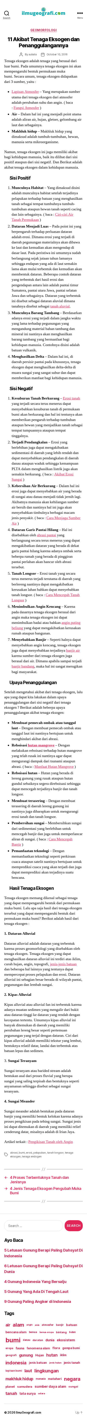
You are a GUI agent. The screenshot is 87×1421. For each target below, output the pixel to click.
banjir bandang (23, 666)
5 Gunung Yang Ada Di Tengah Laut (36, 1291)
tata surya (27, 1394)
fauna (20, 1348)
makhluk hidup (19, 1378)
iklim (63, 1355)
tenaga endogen (31, 1156)
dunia (49, 1340)
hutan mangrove (41, 745)
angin (29, 1324)
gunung (26, 1355)
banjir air (73, 650)
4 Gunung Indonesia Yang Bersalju (35, 1281)
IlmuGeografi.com (28, 1412)
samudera (24, 1386)
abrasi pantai (46, 535)
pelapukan (39, 1152)
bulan (72, 1332)
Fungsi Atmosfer (26, 107)
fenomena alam (38, 1348)
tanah (11, 1393)
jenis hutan (55, 1362)
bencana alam (16, 1332)
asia (37, 1324)
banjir (60, 1324)
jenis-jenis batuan (63, 964)
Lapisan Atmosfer (25, 91)
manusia (40, 1378)
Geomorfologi (43, 30)
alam (18, 1325)
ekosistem (66, 1340)
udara (41, 1393)
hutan (52, 1355)
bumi (22, 1152)
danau (26, 1340)
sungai (73, 1386)
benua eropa (46, 1332)
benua (33, 1332)
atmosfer (48, 1324)
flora (56, 1348)
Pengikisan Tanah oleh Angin (50, 1141)
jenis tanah (72, 1363)
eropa (9, 1348)
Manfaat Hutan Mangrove (54, 766)
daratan (38, 1340)
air (7, 1324)
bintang (61, 1332)
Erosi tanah (71, 398)
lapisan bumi (13, 1370)
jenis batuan (38, 1362)
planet (10, 1386)
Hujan (39, 1355)
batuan (71, 1325)
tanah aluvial (60, 306)
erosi (29, 1152)
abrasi (14, 1152)
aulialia (33, 54)
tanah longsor (55, 1152)
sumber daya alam (50, 1386)
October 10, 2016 (57, 54)
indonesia (16, 1362)
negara (72, 1379)
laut (28, 1370)
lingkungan (46, 1370)
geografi (11, 1355)
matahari (55, 1379)
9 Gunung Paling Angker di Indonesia (37, 1301)
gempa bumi (71, 1348)
